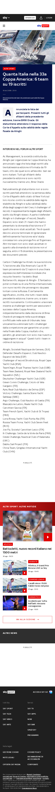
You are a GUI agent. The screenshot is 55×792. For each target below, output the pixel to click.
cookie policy (34, 752)
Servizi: (30, 703)
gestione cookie (11, 752)
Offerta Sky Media (11, 764)
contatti (46, 778)
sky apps (32, 714)
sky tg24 (7, 714)
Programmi (33, 735)
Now (30, 719)
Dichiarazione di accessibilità (35, 758)
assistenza (37, 778)
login (49, 18)
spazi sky (32, 730)
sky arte (7, 724)
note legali (8, 757)
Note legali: (7, 746)
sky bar (31, 724)
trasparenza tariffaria (24, 778)
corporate (33, 764)
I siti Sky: (6, 703)
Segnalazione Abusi (29, 788)
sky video (7, 719)
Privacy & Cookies (19, 776)
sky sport (8, 709)
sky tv (31, 709)
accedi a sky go (40, 692)
